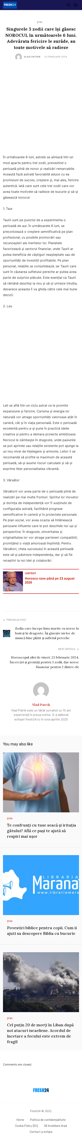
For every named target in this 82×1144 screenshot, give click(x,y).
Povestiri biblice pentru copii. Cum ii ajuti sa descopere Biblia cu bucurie (42, 930)
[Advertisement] (41, 107)
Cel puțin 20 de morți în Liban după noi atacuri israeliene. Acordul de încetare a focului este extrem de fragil (40, 1033)
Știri (39, 22)
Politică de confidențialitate (48, 1120)
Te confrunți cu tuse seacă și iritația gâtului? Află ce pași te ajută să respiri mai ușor (41, 831)
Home (20, 1120)
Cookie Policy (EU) (26, 1126)
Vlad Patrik (32, 56)
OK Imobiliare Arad (55, 1126)
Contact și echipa (41, 1132)
